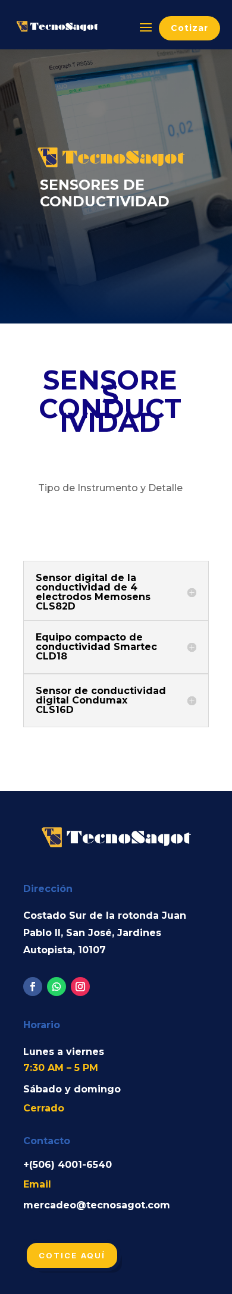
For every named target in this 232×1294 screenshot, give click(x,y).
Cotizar (189, 28)
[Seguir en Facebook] (32, 986)
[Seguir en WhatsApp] (56, 986)
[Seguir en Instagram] (80, 986)
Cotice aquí (72, 1255)
